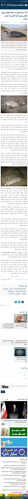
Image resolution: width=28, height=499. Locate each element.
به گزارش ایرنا (24, 189)
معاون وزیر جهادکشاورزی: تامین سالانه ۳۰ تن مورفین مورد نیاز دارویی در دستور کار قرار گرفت (13, 472)
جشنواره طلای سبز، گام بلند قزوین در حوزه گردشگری (15, 465)
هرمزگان (24, 294)
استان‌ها (16, 276)
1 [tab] (7, 399)
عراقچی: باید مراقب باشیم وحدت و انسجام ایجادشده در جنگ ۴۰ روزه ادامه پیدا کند (14, 421)
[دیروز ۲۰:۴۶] (14, 410)
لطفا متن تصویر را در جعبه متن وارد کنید (18, 386)
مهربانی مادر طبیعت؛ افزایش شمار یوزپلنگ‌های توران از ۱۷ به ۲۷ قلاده (13, 476)
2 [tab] (5, 399)
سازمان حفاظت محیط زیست (20, 289)
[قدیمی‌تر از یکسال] (20, 318)
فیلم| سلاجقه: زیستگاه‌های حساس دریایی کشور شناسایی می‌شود (21, 342)
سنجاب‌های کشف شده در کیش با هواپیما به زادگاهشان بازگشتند (21, 325)
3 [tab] (3, 399)
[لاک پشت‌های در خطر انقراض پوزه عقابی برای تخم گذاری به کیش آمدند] (14, 32)
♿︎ (24, 495)
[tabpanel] (14, 413)
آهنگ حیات (11, 294)
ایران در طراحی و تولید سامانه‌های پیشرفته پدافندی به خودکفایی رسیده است (14, 479)
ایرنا (15, 5)
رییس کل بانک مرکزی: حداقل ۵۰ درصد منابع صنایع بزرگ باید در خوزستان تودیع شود (14, 490)
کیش (12, 276)
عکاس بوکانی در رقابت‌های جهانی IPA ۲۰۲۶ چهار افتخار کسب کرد (14, 462)
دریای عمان (5, 289)
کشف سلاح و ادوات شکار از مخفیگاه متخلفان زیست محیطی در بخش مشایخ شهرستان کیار (15, 483)
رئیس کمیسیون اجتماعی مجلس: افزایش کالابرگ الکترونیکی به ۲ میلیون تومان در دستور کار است (13, 468)
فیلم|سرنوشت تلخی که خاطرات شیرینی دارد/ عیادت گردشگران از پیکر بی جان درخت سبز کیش (8, 326)
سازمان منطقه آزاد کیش (21, 291)
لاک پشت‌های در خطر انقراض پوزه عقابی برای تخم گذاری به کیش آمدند (14, 16)
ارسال (3, 392)
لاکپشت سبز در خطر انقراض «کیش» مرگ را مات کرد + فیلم (21, 359)
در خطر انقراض (11, 291)
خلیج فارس (18, 294)
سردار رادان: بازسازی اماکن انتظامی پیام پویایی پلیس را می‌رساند (14, 487)
